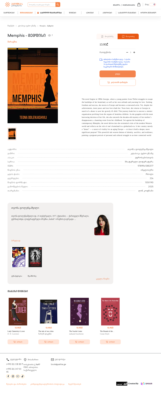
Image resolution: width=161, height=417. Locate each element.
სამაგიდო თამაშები (127, 13)
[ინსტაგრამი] (13, 376)
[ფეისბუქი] (8, 376)
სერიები (90, 13)
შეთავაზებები (26, 13)
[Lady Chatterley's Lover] (18, 311)
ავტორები (107, 13)
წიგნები (72, 13)
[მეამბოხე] (35, 257)
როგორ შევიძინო (148, 13)
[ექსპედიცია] (18, 257)
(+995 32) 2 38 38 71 (14, 364)
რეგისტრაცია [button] (129, 5)
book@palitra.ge (58, 364)
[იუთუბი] (18, 376)
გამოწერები (9, 13)
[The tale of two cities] (48, 311)
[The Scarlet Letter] (79, 311)
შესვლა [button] (116, 5)
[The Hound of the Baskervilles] (110, 311)
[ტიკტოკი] (22, 376)
